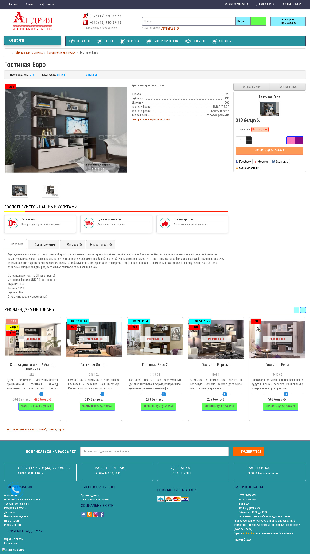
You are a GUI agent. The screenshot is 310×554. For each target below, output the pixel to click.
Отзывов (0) (74, 244)
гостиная (13, 429)
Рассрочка (132, 41)
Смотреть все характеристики (151, 119)
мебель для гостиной (33, 429)
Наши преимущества (165, 41)
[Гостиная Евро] (65, 129)
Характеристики (45, 244)
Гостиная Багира (288, 86)
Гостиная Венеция (251, 86)
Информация (46, 4)
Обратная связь (13, 539)
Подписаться (251, 451)
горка (61, 429)
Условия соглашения (16, 503)
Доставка (13, 4)
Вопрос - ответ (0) (101, 244)
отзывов (273, 533)
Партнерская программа (95, 499)
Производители (90, 495)
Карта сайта (11, 543)
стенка (52, 429)
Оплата (29, 4)
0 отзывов (92, 74)
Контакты (198, 41)
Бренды (108, 41)
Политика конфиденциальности (23, 499)
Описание (17, 244)
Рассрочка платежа (15, 508)
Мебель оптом (12, 524)
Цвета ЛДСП (82, 41)
